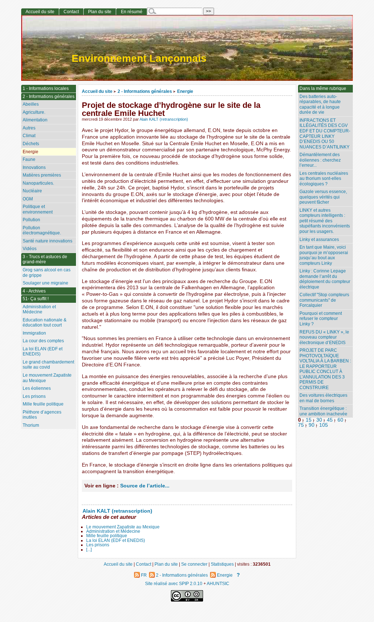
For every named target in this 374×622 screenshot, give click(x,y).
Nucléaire (32, 190)
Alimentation (35, 119)
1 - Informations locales (46, 88)
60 (340, 420)
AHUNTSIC (218, 583)
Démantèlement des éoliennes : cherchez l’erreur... (320, 160)
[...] (89, 549)
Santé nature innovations (47, 241)
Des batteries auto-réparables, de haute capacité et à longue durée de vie (320, 104)
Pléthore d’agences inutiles (42, 415)
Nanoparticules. (38, 183)
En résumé (131, 11)
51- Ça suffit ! (36, 298)
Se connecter (194, 564)
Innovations (34, 167)
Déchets (31, 143)
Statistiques (222, 564)
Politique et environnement (38, 209)
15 (309, 420)
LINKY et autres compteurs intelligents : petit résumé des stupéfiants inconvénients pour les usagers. (324, 221)
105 (323, 425)
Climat (29, 135)
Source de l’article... (144, 486)
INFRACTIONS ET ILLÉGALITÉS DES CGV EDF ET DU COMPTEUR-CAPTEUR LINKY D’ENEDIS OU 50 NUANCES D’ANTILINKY (324, 134)
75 (301, 425)
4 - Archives (34, 291)
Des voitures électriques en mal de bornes (323, 398)
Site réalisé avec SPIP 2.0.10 (173, 583)
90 (311, 425)
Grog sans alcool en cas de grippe (46, 272)
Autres (29, 128)
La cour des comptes (43, 340)
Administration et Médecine (113, 531)
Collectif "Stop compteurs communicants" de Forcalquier (324, 300)
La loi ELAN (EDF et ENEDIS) (115, 540)
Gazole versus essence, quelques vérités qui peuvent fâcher (323, 197)
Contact (71, 11)
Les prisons (97, 544)
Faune (29, 159)
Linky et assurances (319, 239)
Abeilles (31, 104)
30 (319, 420)
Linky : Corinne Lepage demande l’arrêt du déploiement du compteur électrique (324, 279)
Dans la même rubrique (322, 88)
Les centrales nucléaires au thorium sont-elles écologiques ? (323, 178)
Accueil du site (97, 91)
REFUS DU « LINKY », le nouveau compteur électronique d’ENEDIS (324, 337)
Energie (185, 91)
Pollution (31, 219)
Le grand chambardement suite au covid (48, 364)
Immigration (34, 333)
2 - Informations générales (145, 91)
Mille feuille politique (106, 535)
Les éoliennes (37, 388)
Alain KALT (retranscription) (164, 119)
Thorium (31, 425)
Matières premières (42, 175)
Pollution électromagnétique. (42, 230)
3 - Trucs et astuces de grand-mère (45, 259)
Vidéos (30, 248)
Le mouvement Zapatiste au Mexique (123, 526)
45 (330, 420)
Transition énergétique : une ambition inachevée (323, 411)
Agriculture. (34, 112)
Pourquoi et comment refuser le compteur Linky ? (320, 319)
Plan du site (99, 11)
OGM (28, 198)
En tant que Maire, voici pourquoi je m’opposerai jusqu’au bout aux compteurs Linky (323, 255)
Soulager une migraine (45, 283)
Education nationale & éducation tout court (44, 322)
